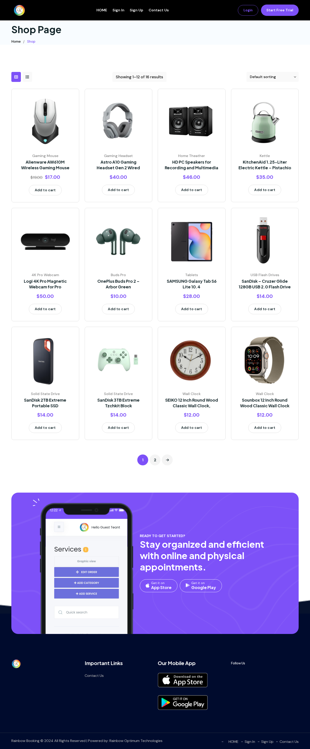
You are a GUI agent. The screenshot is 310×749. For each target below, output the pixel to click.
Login (248, 10)
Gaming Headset (118, 155)
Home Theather (191, 155)
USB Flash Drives (265, 275)
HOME (101, 10)
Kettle (265, 155)
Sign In (118, 10)
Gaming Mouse (45, 155)
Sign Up (136, 10)
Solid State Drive (45, 393)
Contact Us (159, 10)
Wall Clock (191, 393)
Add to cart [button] (45, 190)
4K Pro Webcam (45, 275)
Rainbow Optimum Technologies (135, 740)
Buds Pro (118, 275)
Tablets (191, 275)
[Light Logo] (19, 10)
